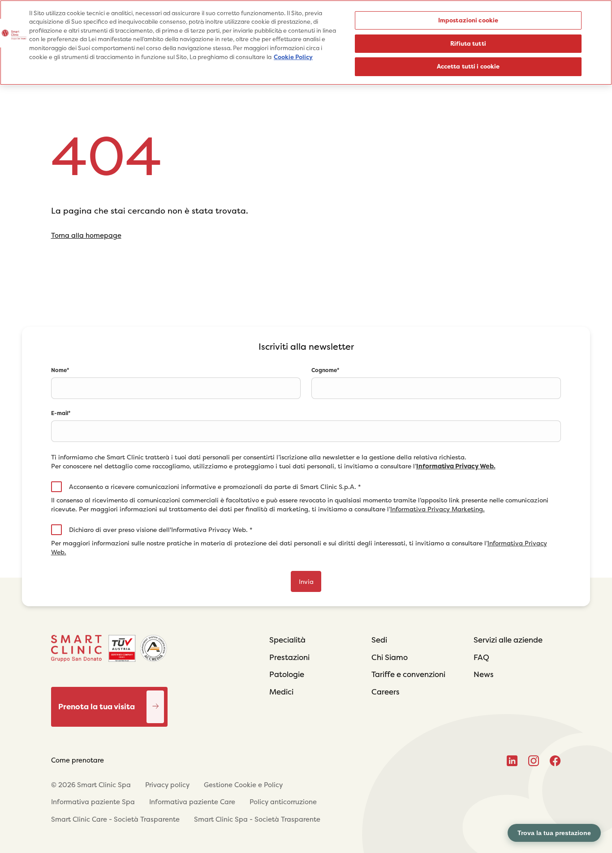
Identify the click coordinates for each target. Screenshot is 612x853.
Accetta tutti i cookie (468, 66)
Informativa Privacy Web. (456, 466)
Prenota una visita (155, 697)
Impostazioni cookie (468, 20)
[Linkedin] (512, 760)
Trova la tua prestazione (554, 832)
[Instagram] (533, 760)
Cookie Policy (293, 57)
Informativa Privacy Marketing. (437, 509)
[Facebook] (555, 760)
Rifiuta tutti (468, 43)
